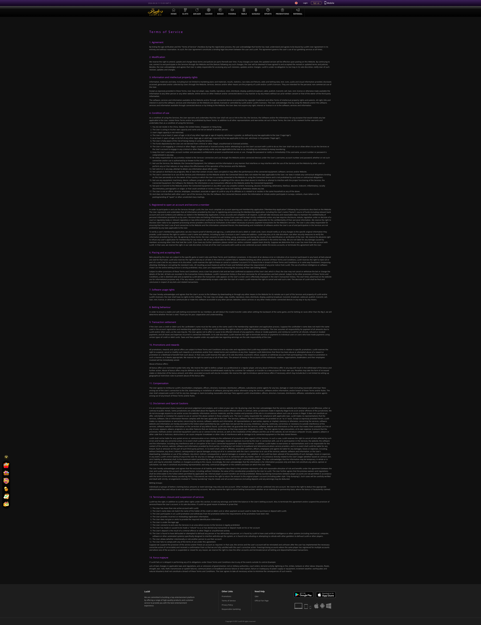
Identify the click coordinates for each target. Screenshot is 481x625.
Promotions (226, 596)
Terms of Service (229, 600)
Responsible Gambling (231, 609)
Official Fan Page (262, 600)
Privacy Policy (227, 605)
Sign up (316, 3)
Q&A (256, 596)
